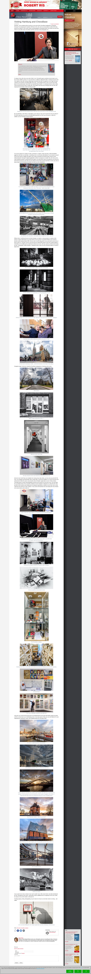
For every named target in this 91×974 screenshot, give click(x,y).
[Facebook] (18, 930)
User (16, 950)
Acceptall (86, 971)
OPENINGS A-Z (24, 10)
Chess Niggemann (52, 932)
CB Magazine (32, 10)
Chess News (21, 17)
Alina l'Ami (20, 938)
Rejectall (78, 971)
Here (81, 967)
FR (51, 17)
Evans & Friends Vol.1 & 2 (71, 944)
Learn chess (53, 10)
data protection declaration (40, 968)
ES (50, 17)
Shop (12, 10)
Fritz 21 (20, 64)
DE (47, 17)
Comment (16, 954)
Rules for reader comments (18, 948)
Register (23, 953)
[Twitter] (21, 930)
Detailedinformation (70, 971)
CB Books (39, 10)
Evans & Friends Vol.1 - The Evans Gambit (71, 955)
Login (74, 10)
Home (17, 10)
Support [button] (46, 10)
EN (49, 17)
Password (17, 952)
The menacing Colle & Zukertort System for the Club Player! (71, 53)
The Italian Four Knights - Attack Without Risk (71, 932)
